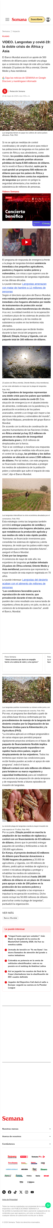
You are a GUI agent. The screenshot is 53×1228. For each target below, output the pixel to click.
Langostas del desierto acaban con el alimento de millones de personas (25, 583)
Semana (6, 31)
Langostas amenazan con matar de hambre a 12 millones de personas (24, 287)
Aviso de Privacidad (12, 1200)
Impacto (16, 31)
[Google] (4, 1192)
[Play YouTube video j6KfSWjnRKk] (27, 242)
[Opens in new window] (9, 1192)
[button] (26, 242)
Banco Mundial (10, 918)
